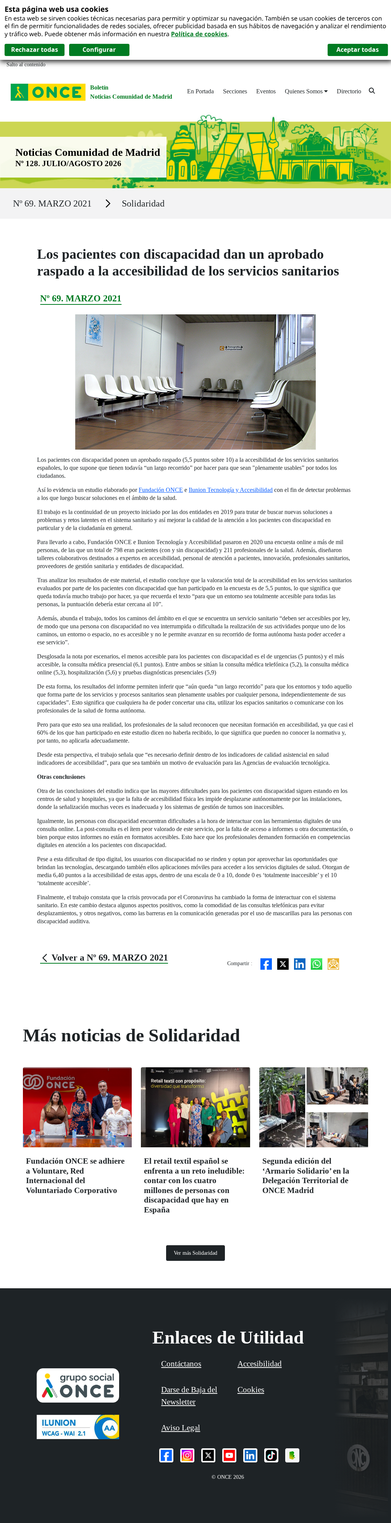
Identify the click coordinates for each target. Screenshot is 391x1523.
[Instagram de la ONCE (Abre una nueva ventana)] (187, 1455)
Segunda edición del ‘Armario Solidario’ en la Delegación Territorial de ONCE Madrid (305, 1175)
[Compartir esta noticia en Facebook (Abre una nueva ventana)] (266, 963)
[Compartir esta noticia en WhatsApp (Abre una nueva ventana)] (316, 963)
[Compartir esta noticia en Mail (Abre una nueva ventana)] (333, 963)
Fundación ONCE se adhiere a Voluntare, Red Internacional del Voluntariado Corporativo (75, 1175)
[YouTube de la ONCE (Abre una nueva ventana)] (229, 1455)
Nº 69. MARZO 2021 (52, 203)
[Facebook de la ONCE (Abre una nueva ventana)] (166, 1455)
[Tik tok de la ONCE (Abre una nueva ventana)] (271, 1455)
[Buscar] (372, 90)
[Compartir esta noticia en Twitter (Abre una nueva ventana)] (283, 963)
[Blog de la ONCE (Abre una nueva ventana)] (292, 1455)
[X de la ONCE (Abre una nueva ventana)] (208, 1455)
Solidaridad (143, 203)
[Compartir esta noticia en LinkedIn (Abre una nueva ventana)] (299, 963)
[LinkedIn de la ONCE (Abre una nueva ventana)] (250, 1455)
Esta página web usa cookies (56, 9)
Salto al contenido (25, 64)
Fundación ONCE (161, 490)
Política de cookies (199, 34)
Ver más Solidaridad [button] (195, 1253)
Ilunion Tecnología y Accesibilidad (231, 490)
